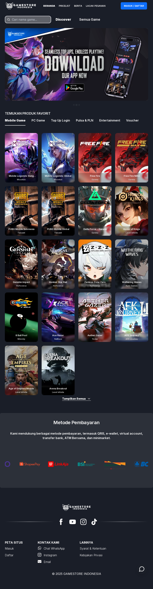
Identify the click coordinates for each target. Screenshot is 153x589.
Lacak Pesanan (95, 5)
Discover (63, 19)
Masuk (9, 548)
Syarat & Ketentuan (93, 548)
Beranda (49, 5)
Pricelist (64, 5)
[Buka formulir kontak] (142, 569)
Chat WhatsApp (54, 548)
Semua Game (89, 19)
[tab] (74, 105)
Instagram (50, 555)
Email (47, 562)
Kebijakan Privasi (91, 555)
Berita (78, 5)
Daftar (9, 555)
